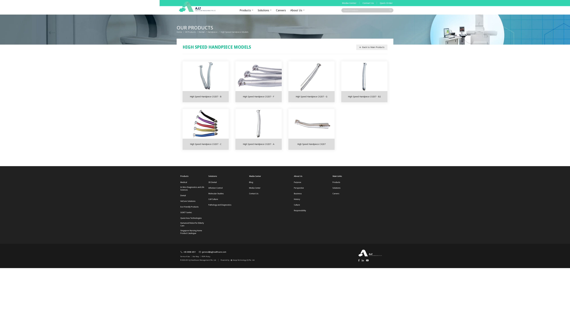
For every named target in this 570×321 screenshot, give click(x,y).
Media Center (349, 3)
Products (336, 182)
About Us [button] (296, 10)
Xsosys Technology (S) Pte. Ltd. (244, 260)
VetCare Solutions (187, 201)
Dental (183, 195)
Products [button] (245, 10)
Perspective (299, 188)
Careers (281, 10)
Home (179, 32)
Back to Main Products (373, 47)
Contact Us (368, 3)
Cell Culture (213, 199)
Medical (183, 182)
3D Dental (212, 182)
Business (298, 193)
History (297, 199)
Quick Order (386, 3)
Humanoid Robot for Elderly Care (192, 224)
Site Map (195, 256)
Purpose (297, 182)
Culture (297, 205)
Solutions (263, 10)
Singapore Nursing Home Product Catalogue (191, 232)
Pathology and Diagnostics (219, 205)
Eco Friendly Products (189, 207)
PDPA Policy (206, 256)
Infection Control (215, 188)
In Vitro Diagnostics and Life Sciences (192, 188)
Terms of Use (185, 256)
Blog (251, 182)
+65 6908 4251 (189, 252)
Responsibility (300, 210)
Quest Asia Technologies (191, 218)
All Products (190, 32)
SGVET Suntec (186, 212)
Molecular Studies (216, 193)
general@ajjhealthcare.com (214, 252)
